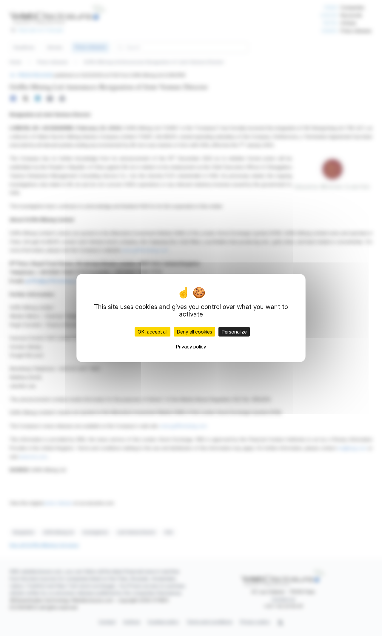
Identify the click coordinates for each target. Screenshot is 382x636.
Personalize (234, 332)
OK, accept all (152, 332)
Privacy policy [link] (191, 347)
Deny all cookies (194, 332)
